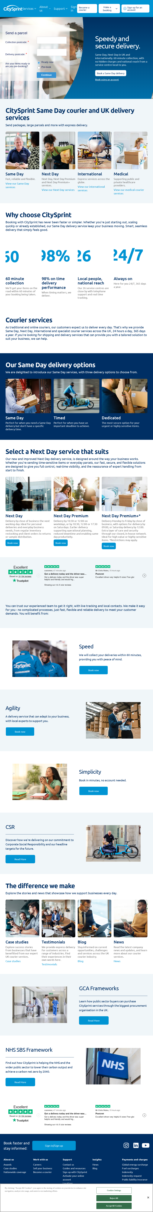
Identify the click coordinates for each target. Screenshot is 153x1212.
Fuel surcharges (130, 1168)
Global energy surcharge (135, 1164)
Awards (8, 1164)
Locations (68, 1183)
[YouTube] (145, 1145)
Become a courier (42, 1171)
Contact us (68, 1164)
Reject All (114, 1198)
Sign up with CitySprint (75, 1171)
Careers (37, 1164)
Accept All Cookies (114, 1206)
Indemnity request (132, 1175)
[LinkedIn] (136, 1145)
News (95, 1164)
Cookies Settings (114, 1190)
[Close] (148, 1197)
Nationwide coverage (15, 1171)
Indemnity (127, 1171)
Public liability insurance (134, 1179)
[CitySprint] (13, 8)
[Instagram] (126, 1145)
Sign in (74, 8)
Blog (94, 1168)
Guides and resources (74, 1168)
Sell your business (42, 1168)
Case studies (10, 1168)
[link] (93, 670)
